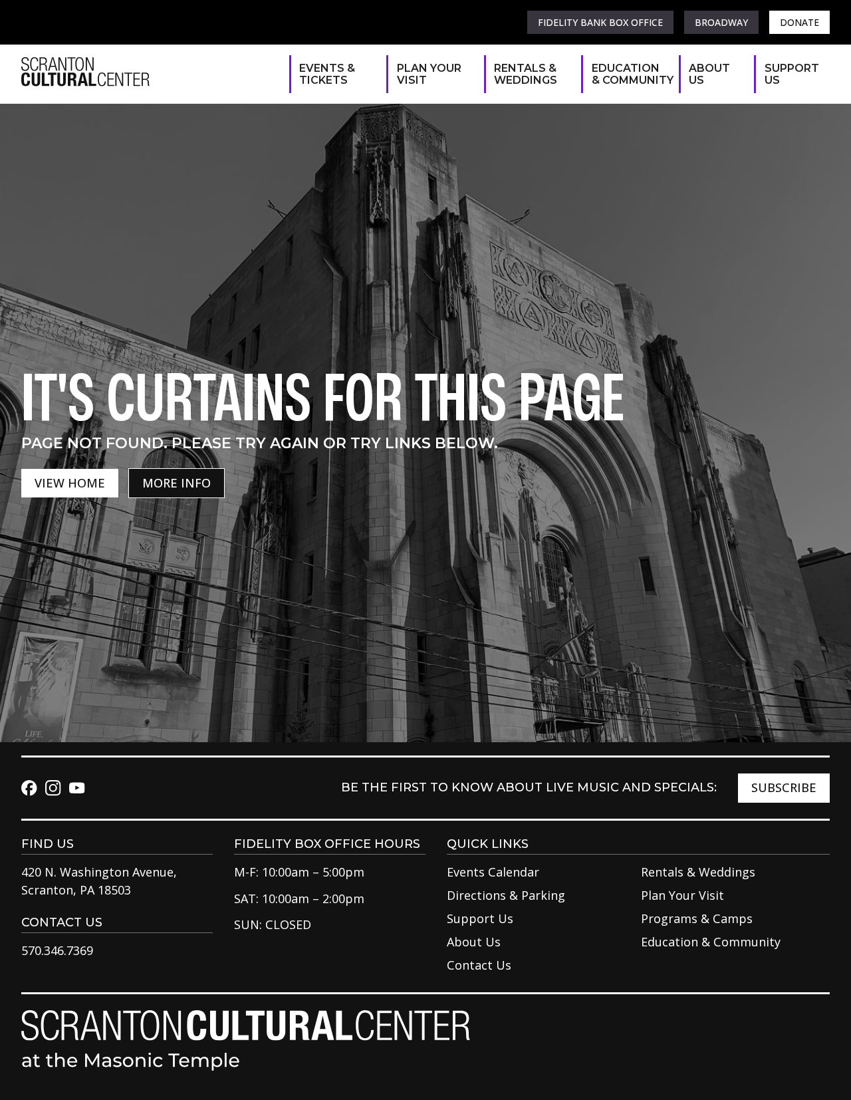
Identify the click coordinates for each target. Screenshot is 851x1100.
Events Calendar (493, 872)
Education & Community (629, 74)
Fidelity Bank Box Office (600, 22)
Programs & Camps (697, 918)
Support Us (790, 74)
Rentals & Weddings (525, 74)
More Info (176, 483)
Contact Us (479, 965)
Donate (799, 22)
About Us (709, 74)
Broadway (721, 22)
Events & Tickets (327, 74)
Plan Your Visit (429, 74)
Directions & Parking (506, 895)
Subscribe (783, 787)
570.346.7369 (57, 950)
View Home (70, 483)
